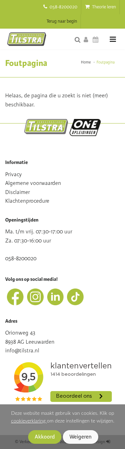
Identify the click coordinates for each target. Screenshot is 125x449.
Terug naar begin (62, 21)
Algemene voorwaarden (33, 183)
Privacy (13, 174)
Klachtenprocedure (27, 200)
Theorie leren (103, 7)
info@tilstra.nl (22, 350)
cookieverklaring (29, 421)
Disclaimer (17, 192)
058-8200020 (63, 7)
